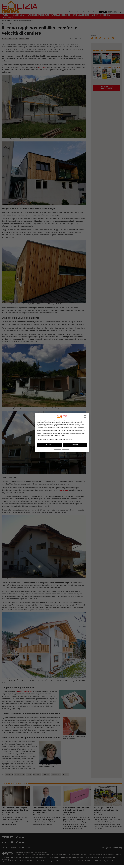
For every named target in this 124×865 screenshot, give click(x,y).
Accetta (49, 444)
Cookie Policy (57, 449)
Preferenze (75, 444)
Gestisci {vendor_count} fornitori (46, 439)
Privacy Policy (65, 449)
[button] (85, 416)
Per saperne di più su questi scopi (63, 439)
